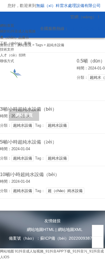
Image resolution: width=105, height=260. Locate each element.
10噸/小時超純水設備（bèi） (30, 174)
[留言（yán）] (98, 242)
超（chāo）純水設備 (65, 191)
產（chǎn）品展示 (14, 37)
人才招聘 (85, 152)
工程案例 (24, 152)
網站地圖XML (70, 229)
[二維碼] (98, 230)
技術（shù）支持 (54, 147)
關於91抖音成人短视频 (18, 31)
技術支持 (7, 49)
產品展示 (83, 114)
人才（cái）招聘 (13, 55)
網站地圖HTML (40, 229)
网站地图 (7, 251)
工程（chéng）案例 (15, 43)
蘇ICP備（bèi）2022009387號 (68, 238)
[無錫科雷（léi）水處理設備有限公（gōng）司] (40, 73)
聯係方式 (7, 61)
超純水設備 (22, 125)
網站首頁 (7, 26)
